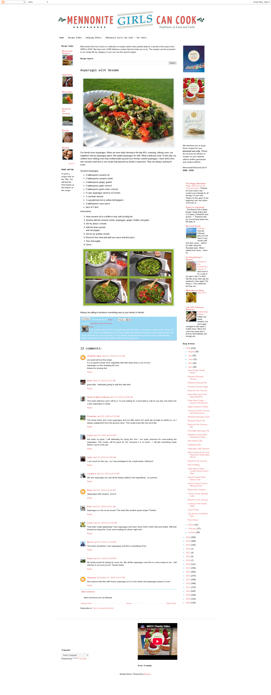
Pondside (91, 416)
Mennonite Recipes (67, 52)
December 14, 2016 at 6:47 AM (111, 577)
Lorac (90, 523)
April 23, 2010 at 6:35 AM (104, 457)
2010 (188, 595)
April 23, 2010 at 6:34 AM (105, 435)
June (190, 359)
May (190, 363)
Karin (89, 506)
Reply (89, 372)
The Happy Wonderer (196, 183)
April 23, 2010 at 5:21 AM (104, 380)
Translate (82, 658)
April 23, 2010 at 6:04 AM (121, 397)
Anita (89, 380)
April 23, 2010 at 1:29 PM (105, 542)
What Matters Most (195, 290)
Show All (71, 163)
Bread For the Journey (198, 500)
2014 (188, 579)
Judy (89, 457)
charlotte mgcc (94, 356)
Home (61, 38)
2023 (188, 545)
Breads (65, 130)
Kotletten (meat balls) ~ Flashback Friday (198, 435)
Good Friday (193, 510)
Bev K (90, 542)
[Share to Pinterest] (129, 319)
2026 (188, 348)
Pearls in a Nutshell (195, 207)
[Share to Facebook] (127, 319)
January (192, 532)
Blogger (147, 674)
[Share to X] (124, 319)
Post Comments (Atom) (103, 608)
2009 (188, 599)
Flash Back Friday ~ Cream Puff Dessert (197, 401)
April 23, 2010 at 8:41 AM (104, 506)
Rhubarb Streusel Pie (197, 383)
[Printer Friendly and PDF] (85, 319)
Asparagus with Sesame (198, 448)
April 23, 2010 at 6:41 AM (108, 473)
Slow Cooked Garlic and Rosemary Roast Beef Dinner (198, 454)
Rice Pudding (194, 465)
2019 (188, 560)
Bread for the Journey (197, 390)
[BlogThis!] (121, 319)
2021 (188, 552)
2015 (188, 576)
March (191, 525)
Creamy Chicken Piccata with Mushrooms (199, 411)
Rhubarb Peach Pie (196, 420)
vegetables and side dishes (101, 323)
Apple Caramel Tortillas (198, 407)
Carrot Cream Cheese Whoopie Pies (197, 484)
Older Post (171, 603)
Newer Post (86, 603)
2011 (188, 591)
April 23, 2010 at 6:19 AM (108, 416)
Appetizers (67, 75)
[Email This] (119, 319)
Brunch (65, 148)
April (190, 367)
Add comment (88, 592)
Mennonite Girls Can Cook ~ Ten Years (126, 38)
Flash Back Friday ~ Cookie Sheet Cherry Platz (198, 470)
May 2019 (201, 293)
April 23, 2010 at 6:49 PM (105, 558)
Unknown (91, 577)
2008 (188, 603)
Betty (89, 490)
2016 (188, 572)
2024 (188, 541)
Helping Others (94, 38)
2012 (188, 587)
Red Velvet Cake (195, 441)
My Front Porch (193, 226)
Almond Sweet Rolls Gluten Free (197, 478)
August (191, 351)
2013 (188, 583)
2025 (188, 537)
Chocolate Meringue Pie (198, 431)
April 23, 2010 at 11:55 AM (105, 523)
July (190, 355)
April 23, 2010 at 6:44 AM (104, 490)
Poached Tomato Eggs (198, 387)
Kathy (90, 558)
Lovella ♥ (91, 473)
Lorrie (90, 435)
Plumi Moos (193, 520)
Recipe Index (75, 38)
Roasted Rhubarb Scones (196, 377)
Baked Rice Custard (197, 489)
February (201, 228)
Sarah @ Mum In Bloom (98, 397)
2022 (188, 549)
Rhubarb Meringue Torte (199, 417)
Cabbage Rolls (194, 444)
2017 (188, 568)
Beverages (67, 92)
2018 (188, 564)
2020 (188, 556)
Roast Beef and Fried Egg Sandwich (197, 395)
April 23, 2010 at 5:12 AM (113, 356)
